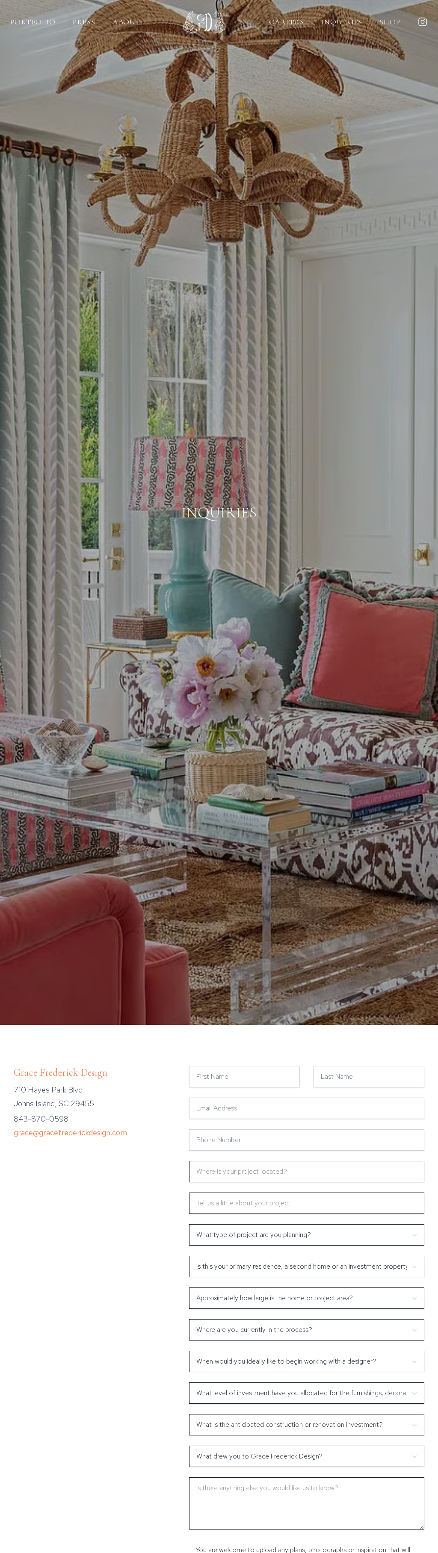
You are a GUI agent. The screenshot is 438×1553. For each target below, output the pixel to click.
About (127, 22)
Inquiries (341, 22)
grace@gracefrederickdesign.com (70, 1132)
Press (84, 22)
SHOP (389, 22)
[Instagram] (422, 22)
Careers (286, 22)
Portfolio (33, 22)
